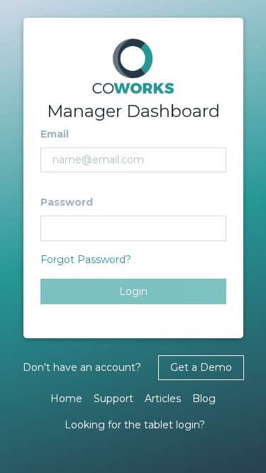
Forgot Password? (85, 259)
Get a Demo (201, 367)
